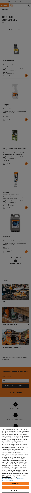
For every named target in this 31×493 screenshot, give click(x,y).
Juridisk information (7, 480)
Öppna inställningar (15, 491)
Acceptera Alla (15, 483)
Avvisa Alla (15, 487)
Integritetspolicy (6, 478)
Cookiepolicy (19, 478)
